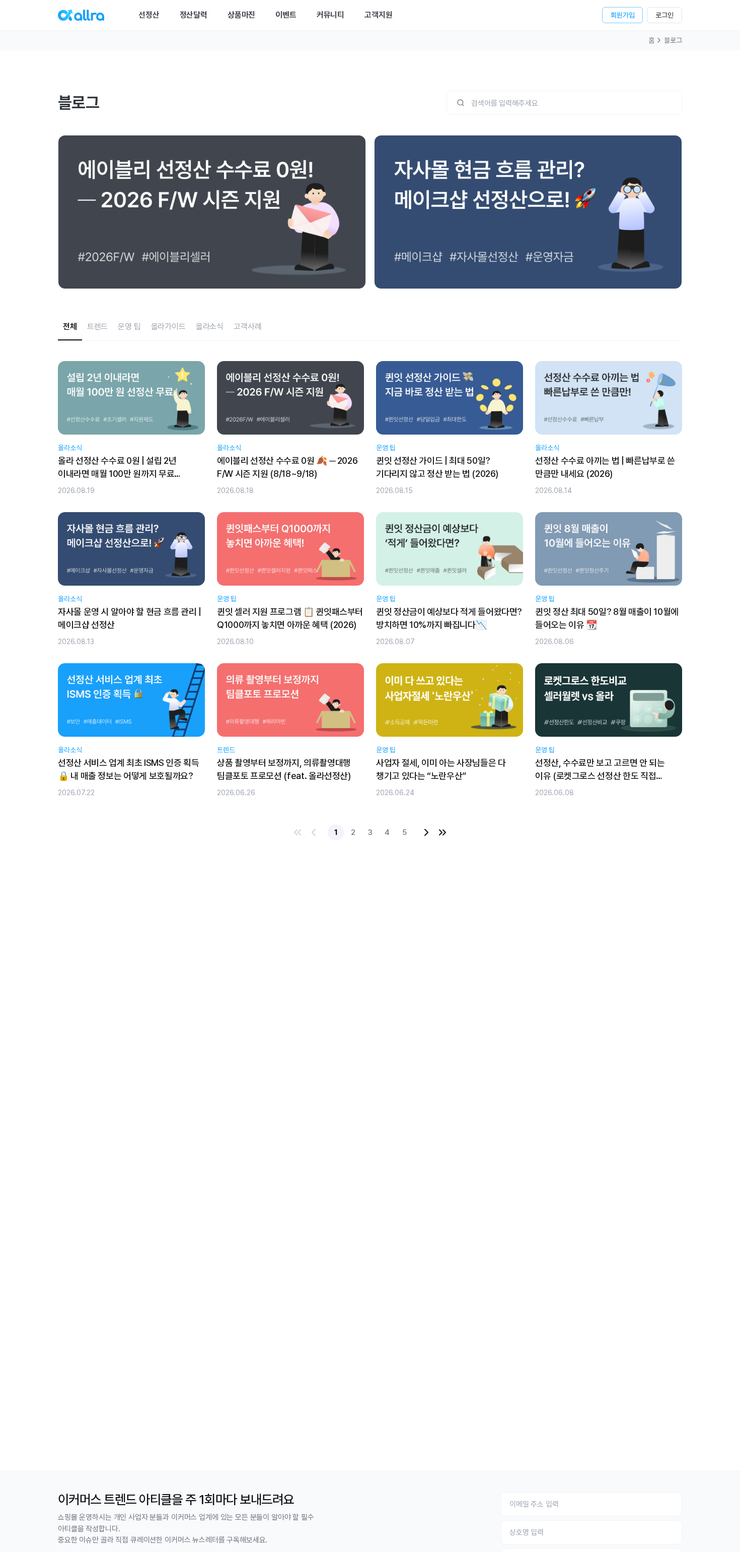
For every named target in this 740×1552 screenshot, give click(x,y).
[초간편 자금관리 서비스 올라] (81, 15)
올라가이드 (168, 326)
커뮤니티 (330, 15)
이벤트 (286, 15)
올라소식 (210, 326)
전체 (70, 326)
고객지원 (378, 15)
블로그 (673, 40)
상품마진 (241, 15)
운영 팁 (129, 326)
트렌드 (97, 326)
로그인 (664, 15)
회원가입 (622, 15)
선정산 (149, 15)
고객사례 (247, 326)
